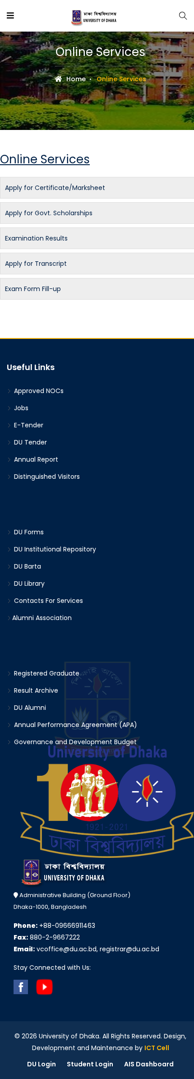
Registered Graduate (45, 673)
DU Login (41, 1064)
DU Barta (26, 566)
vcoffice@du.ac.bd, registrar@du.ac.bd (86, 949)
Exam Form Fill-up (33, 288)
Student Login (90, 1064)
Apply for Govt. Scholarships (48, 213)
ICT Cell (156, 1047)
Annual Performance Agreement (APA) (74, 724)
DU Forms (28, 532)
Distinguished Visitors (46, 476)
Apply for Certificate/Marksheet (55, 187)
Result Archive (35, 690)
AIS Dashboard (149, 1064)
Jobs (20, 407)
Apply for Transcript (36, 263)
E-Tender (27, 425)
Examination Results (36, 238)
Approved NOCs (38, 390)
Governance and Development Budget (74, 741)
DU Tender (29, 442)
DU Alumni (29, 707)
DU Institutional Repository (54, 549)
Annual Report (35, 459)
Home (75, 78)
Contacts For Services (47, 600)
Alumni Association (42, 617)
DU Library (28, 583)
